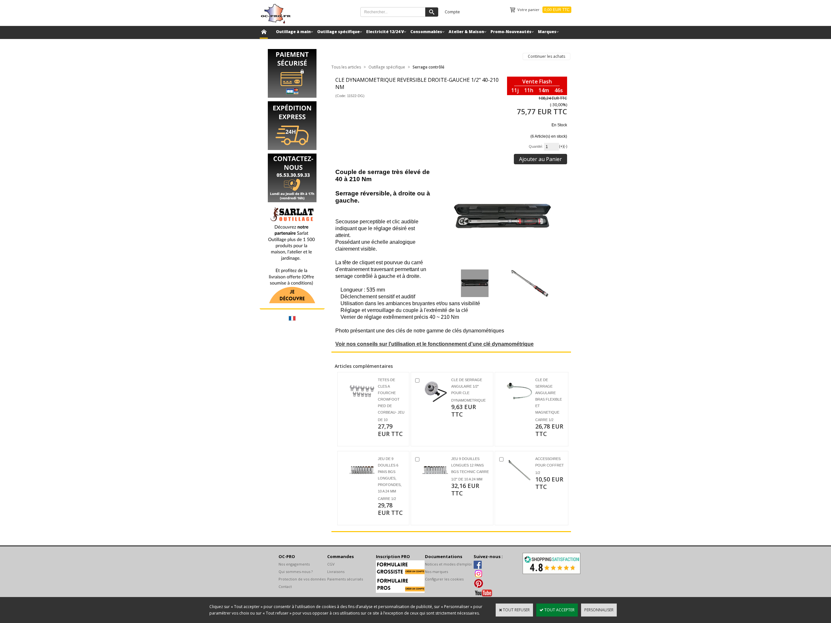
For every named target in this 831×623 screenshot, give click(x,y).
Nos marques (436, 571)
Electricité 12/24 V (385, 31)
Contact (285, 586)
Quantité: (536, 146)
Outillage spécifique (338, 31)
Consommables (426, 31)
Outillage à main (293, 31)
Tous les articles (346, 67)
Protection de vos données (302, 579)
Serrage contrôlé (428, 67)
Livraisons (335, 571)
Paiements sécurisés (345, 579)
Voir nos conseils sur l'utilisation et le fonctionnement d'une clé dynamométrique (434, 344)
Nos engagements (294, 564)
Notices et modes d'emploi (448, 564)
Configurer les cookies (444, 579)
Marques (547, 31)
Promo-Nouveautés (510, 31)
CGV (331, 564)
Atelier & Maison (466, 31)
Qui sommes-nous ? (296, 571)
